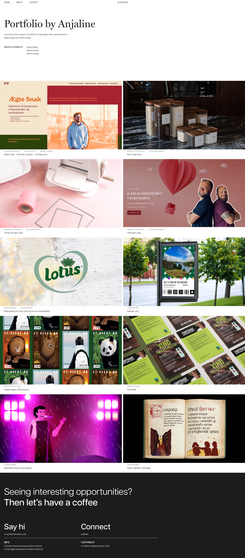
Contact (33, 2)
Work (7, 2)
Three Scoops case (13, 232)
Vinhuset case (134, 232)
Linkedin (84, 534)
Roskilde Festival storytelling (17, 468)
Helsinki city (133, 311)
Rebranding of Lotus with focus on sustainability (27, 311)
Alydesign (122, 2)
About (19, 2)
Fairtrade (131, 389)
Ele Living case (134, 154)
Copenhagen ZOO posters (16, 389)
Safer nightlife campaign (139, 468)
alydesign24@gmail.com (15, 534)
